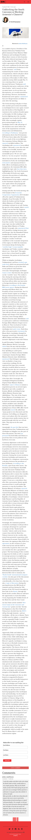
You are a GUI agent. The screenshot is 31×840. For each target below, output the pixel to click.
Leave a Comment (15, 767)
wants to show (7, 272)
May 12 (20, 122)
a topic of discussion (12, 583)
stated (26, 207)
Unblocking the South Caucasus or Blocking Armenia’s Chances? (13, 12)
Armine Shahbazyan (23, 43)
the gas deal (14, 427)
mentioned (5, 359)
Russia (15, 591)
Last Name (5, 755)
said (15, 69)
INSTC (24, 611)
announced (17, 145)
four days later (21, 169)
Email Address (6, 745)
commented (24, 96)
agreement (5, 543)
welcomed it (6, 163)
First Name (5, 750)
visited (4, 346)
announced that (23, 228)
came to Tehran (14, 385)
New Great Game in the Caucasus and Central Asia (14, 605)
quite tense (16, 329)
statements (21, 331)
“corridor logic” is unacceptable (12, 247)
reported (5, 143)
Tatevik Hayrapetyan (15, 21)
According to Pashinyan (10, 133)
